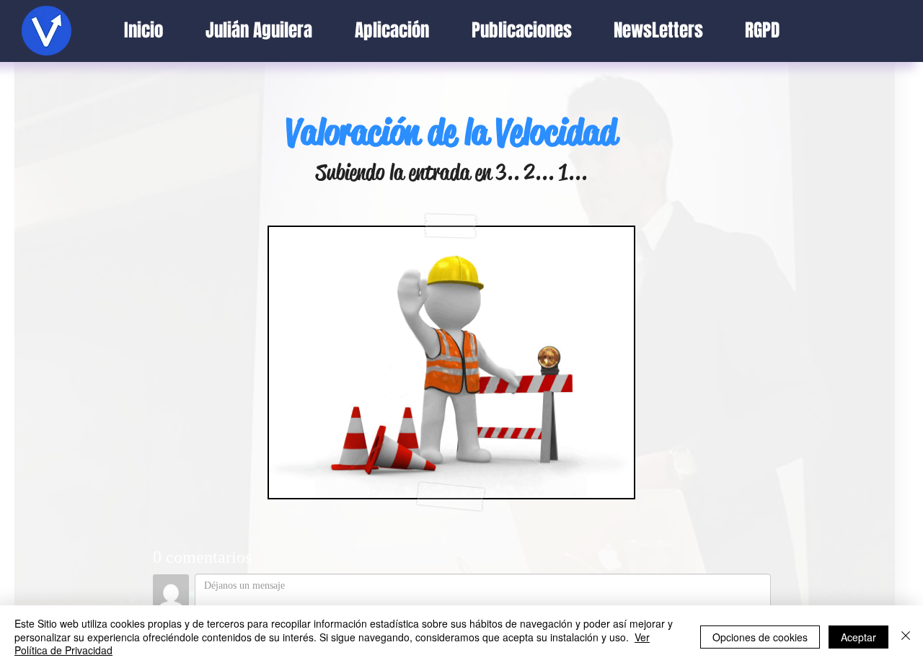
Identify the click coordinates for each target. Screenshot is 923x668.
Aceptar (858, 637)
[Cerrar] (905, 636)
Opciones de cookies (760, 637)
